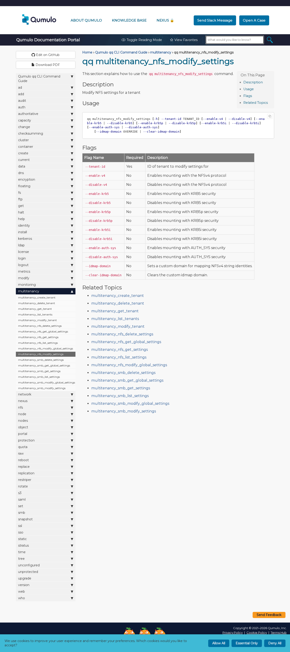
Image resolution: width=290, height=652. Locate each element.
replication (26, 473)
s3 (20, 493)
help (21, 219)
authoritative (28, 114)
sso (20, 532)
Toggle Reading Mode (144, 40)
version (23, 585)
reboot (23, 460)
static (22, 539)
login (22, 258)
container (25, 147)
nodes (23, 421)
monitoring (27, 285)
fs (19, 193)
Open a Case (254, 20)
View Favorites (186, 40)
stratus (23, 545)
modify (23, 278)
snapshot (25, 519)
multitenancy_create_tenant (37, 297)
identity (24, 225)
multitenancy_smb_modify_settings (41, 388)
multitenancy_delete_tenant (36, 303)
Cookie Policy (256, 632)
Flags (247, 96)
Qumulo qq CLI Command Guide (39, 78)
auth (21, 107)
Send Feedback (269, 615)
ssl (20, 526)
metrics (24, 271)
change (24, 127)
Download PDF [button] (47, 65)
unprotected (28, 572)
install (22, 232)
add (21, 94)
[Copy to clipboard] (270, 116)
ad (20, 87)
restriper (24, 480)
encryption (26, 179)
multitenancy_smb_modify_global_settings (46, 382)
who (21, 598)
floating (24, 186)
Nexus (165, 20)
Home (87, 52)
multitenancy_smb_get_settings (39, 371)
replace (24, 467)
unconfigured (29, 565)
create (23, 153)
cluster (23, 140)
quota (22, 447)
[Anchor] (265, 82)
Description (253, 82)
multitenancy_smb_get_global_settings (44, 365)
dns (21, 173)
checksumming (30, 133)
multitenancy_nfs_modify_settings (40, 354)
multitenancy (28, 291)
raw (21, 453)
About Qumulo (86, 20)
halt (21, 212)
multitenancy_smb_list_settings (39, 376)
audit (22, 101)
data (21, 166)
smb (21, 513)
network (24, 394)
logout (23, 265)
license (23, 252)
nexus (22, 401)
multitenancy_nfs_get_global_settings (43, 331)
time (22, 552)
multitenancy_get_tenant (35, 308)
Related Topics (255, 103)
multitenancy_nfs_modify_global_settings (45, 348)
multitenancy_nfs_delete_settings (40, 325)
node (22, 414)
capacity (24, 120)
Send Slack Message (214, 20)
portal (22, 434)
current (24, 160)
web (21, 591)
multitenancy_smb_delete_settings (41, 359)
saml (22, 499)
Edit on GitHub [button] (47, 55)
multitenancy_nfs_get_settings (38, 337)
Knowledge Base (129, 20)
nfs (20, 407)
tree (21, 559)
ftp (20, 199)
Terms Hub (279, 632)
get (21, 206)
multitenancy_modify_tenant (37, 320)
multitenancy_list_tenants (35, 314)
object (23, 427)
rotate (23, 486)
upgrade (24, 578)
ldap (21, 245)
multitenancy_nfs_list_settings (38, 342)
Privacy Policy (232, 632)
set (20, 506)
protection (26, 440)
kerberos (25, 239)
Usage (248, 89)
